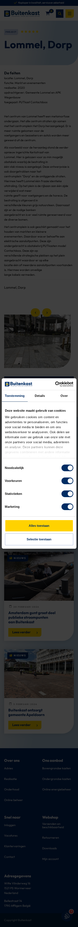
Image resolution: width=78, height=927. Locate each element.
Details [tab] (40, 395)
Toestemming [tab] (15, 395)
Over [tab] (64, 395)
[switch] (67, 480)
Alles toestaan (39, 525)
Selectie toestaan (39, 539)
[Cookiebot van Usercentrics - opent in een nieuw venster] (55, 384)
